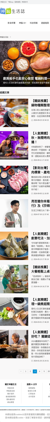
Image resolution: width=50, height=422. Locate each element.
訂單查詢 (31, 394)
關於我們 (10, 394)
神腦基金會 (10, 391)
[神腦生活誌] (12, 11)
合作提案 (31, 396)
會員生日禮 (32, 391)
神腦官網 (10, 388)
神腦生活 (3, 2)
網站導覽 (10, 402)
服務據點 (17, 2)
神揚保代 (25, 2)
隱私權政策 (10, 399)
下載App (10, 2)
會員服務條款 (11, 396)
